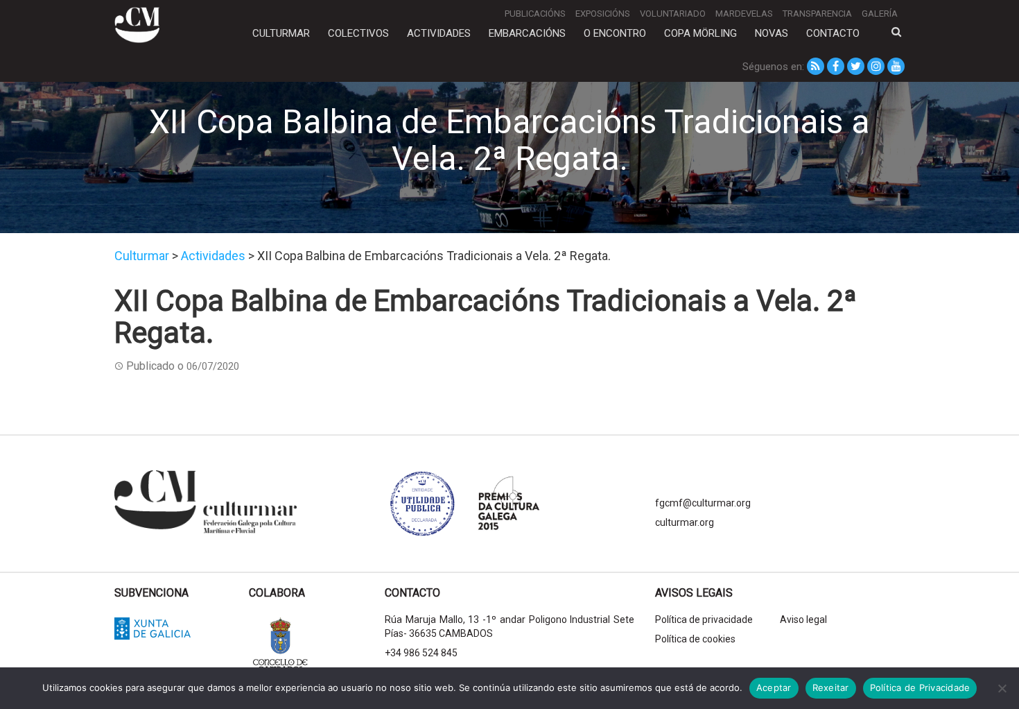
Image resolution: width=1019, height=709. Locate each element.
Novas (771, 33)
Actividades (439, 33)
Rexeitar (830, 687)
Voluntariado (673, 13)
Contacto (833, 33)
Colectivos (358, 33)
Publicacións (535, 13)
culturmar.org (684, 522)
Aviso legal (803, 619)
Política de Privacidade (920, 687)
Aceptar (774, 687)
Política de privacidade (704, 619)
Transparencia (817, 13)
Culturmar (281, 33)
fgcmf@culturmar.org (703, 503)
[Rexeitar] (1002, 688)
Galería (880, 13)
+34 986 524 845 (421, 652)
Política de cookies (695, 638)
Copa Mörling (700, 33)
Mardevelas (744, 13)
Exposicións (602, 13)
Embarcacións (527, 33)
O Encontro (615, 33)
